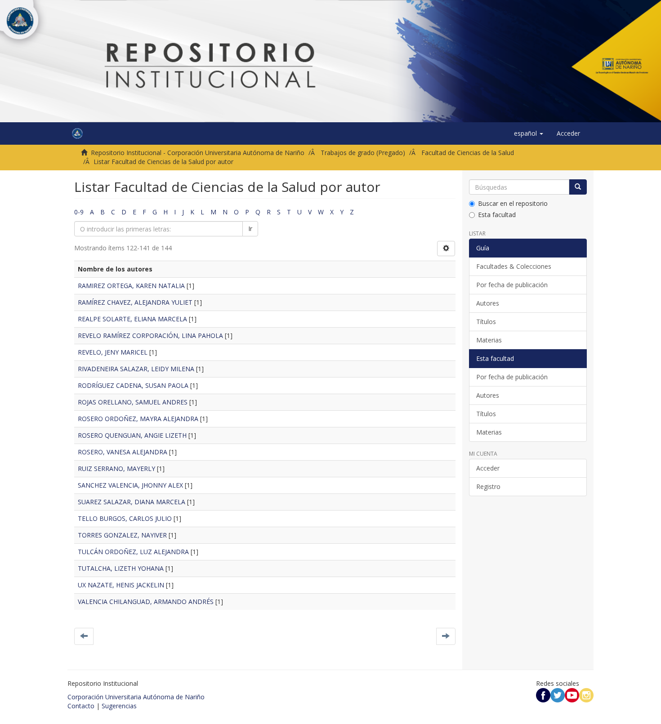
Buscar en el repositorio (513, 203)
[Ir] (578, 187)
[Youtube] (572, 694)
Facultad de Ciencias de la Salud (467, 152)
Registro (488, 486)
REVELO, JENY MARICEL (112, 352)
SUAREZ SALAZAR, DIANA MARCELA (131, 501)
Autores (487, 303)
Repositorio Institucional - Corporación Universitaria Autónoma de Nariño (197, 152)
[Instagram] (586, 694)
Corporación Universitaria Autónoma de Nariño (136, 697)
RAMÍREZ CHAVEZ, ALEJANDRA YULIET (135, 302)
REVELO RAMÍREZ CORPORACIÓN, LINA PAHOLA (150, 335)
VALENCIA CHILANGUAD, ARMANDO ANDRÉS (146, 601)
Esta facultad (497, 214)
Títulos (486, 321)
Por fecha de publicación (512, 284)
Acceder (488, 468)
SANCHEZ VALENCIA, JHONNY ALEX (130, 485)
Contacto (80, 706)
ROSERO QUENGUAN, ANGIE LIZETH (132, 435)
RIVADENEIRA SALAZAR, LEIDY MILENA (136, 368)
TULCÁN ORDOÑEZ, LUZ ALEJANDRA (133, 551)
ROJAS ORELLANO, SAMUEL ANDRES (133, 402)
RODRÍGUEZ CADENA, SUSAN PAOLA (133, 385)
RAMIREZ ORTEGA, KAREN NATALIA (131, 285)
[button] (528, 133)
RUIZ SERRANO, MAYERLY (116, 468)
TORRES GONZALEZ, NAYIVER (122, 535)
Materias (489, 340)
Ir (250, 228)
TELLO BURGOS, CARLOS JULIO (125, 518)
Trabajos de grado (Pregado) (363, 152)
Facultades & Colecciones (513, 266)
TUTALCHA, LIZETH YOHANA (121, 568)
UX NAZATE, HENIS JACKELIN (121, 585)
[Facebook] (543, 694)
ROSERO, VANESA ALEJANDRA (122, 452)
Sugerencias (119, 706)
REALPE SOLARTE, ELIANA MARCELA (132, 319)
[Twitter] (557, 694)
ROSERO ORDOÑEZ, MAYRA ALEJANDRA (138, 418)
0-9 (79, 212)
